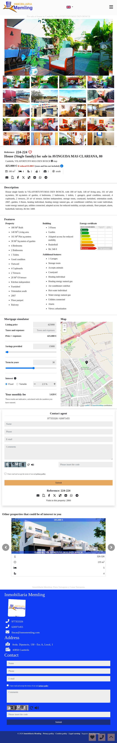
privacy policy (41, 474)
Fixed (10, 384)
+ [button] (64, 325)
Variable (23, 384)
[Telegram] (46, 177)
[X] (24, 177)
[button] (5, 547)
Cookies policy (62, 733)
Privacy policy (49, 733)
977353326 (52, 418)
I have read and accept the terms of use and (26, 474)
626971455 (64, 418)
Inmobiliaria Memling (33, 733)
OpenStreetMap (97, 405)
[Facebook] (18, 177)
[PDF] (13, 177)
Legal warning (75, 733)
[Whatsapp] (40, 177)
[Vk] (35, 177)
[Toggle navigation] (111, 7)
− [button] (64, 330)
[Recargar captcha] (28, 465)
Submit (58, 482)
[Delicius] (29, 177)
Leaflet (87, 405)
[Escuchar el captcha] (32, 465)
